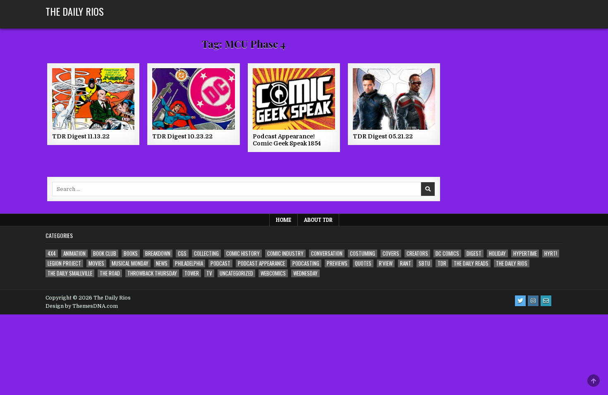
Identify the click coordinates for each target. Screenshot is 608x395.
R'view (386, 263)
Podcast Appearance (261, 263)
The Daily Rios (74, 11)
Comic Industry (285, 253)
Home (283, 220)
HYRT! (550, 253)
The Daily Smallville (70, 273)
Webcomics (273, 273)
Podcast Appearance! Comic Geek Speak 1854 (287, 140)
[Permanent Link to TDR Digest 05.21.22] (394, 99)
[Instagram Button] (533, 300)
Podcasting (305, 263)
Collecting (206, 253)
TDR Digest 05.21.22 (383, 136)
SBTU (424, 263)
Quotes (363, 263)
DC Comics (447, 253)
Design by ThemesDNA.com (81, 306)
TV (209, 273)
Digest (474, 253)
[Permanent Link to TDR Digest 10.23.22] (193, 99)
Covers (391, 253)
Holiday (497, 253)
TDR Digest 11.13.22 (81, 136)
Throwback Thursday (152, 273)
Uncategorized (236, 273)
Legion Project (64, 263)
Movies (96, 263)
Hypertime (525, 253)
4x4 (52, 253)
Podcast (220, 263)
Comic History (243, 253)
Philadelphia (189, 263)
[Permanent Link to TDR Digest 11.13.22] (93, 99)
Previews (337, 263)
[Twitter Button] (520, 300)
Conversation (326, 253)
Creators (417, 253)
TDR (442, 263)
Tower (191, 273)
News (162, 263)
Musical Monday (130, 263)
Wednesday (305, 273)
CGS (182, 253)
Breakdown (157, 253)
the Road (110, 273)
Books (131, 253)
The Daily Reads (471, 263)
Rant (405, 263)
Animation (74, 253)
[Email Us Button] (546, 300)
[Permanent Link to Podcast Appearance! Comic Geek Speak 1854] (294, 99)
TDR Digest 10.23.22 (182, 136)
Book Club (104, 253)
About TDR (318, 220)
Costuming (362, 253)
